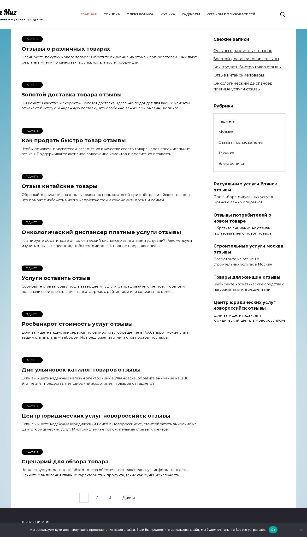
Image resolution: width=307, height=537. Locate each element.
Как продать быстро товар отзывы (74, 140)
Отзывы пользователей (231, 14)
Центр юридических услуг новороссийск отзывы (96, 415)
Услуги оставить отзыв (56, 278)
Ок (273, 529)
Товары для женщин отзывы (246, 277)
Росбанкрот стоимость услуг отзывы (77, 323)
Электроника (140, 14)
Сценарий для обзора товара (65, 461)
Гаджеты (191, 14)
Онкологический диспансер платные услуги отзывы (101, 232)
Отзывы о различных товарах (66, 48)
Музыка (167, 14)
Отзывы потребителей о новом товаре (242, 218)
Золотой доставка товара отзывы (72, 94)
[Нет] (301, 529)
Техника (112, 14)
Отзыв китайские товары (60, 186)
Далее (128, 497)
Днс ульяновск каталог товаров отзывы (81, 369)
